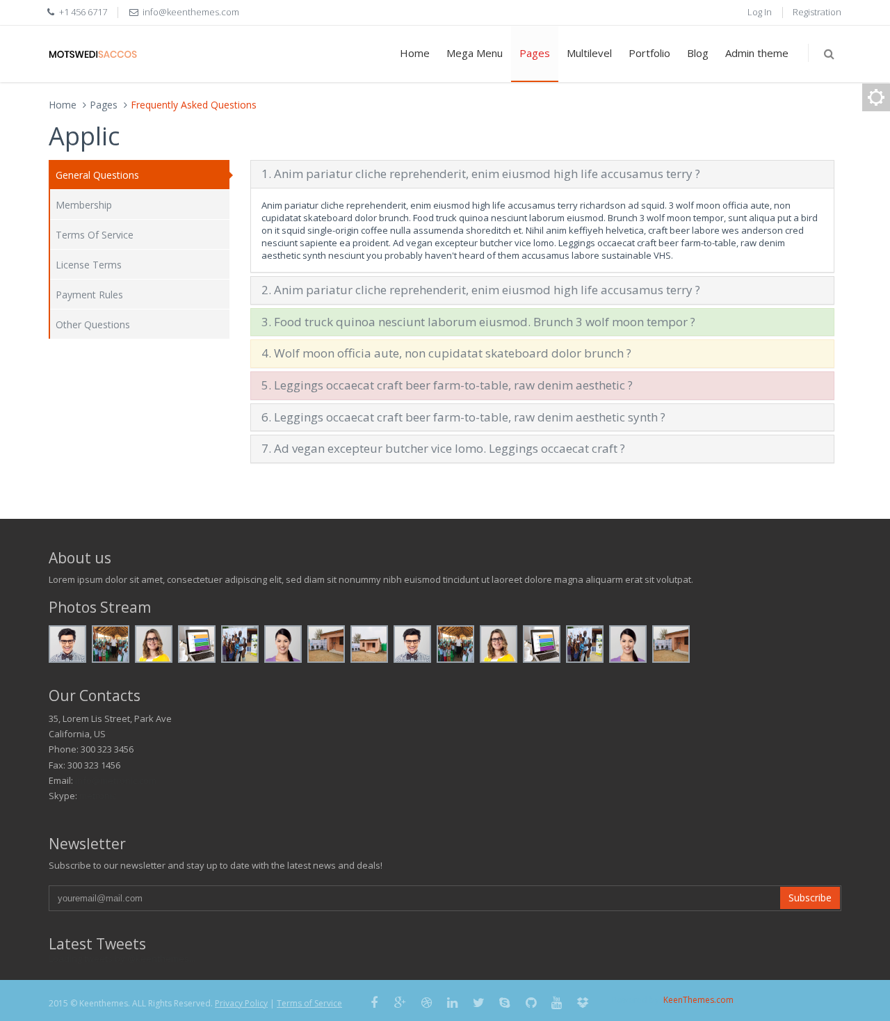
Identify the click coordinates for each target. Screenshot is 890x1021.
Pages (534, 53)
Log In (759, 12)
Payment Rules (89, 294)
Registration (817, 12)
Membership (84, 204)
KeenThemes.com (698, 1000)
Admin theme (756, 53)
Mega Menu (474, 53)
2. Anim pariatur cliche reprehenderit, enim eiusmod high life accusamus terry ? (480, 290)
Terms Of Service (95, 234)
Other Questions (93, 324)
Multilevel (589, 53)
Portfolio (649, 53)
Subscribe (810, 897)
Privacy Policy (241, 1003)
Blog (698, 53)
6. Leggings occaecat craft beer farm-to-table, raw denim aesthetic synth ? (463, 417)
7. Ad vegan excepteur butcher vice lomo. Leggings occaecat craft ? (443, 448)
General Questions (97, 175)
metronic (97, 795)
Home (415, 53)
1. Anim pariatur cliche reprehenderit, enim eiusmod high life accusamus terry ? (480, 174)
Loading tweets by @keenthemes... (122, 958)
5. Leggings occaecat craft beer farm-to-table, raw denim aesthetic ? (447, 385)
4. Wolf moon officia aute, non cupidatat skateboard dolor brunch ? (446, 353)
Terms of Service (309, 1003)
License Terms (89, 264)
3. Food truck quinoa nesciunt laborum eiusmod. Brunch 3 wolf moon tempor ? (478, 322)
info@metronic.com (115, 780)
